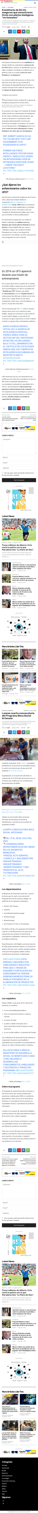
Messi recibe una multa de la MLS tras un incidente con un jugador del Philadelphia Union (24, 603)
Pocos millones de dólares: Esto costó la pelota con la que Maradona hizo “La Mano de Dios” (18, 547)
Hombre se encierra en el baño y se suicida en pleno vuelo (28, 418)
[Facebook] (10, 31)
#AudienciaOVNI (11, 358)
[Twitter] (14, 31)
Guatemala (15, 574)
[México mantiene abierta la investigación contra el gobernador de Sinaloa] (28, 677)
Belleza (14, 599)
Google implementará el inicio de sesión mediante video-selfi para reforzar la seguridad (10, 688)
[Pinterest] (19, 31)
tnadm (8, 27)
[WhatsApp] (28, 31)
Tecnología (10, 7)
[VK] (23, 31)
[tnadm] (3, 27)
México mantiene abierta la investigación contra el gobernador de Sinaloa (28, 687)
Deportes (4, 542)
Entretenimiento (16, 562)
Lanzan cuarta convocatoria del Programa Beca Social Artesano (10, 418)
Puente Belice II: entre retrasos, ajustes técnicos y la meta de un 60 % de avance (24, 578)
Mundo (4, 7)
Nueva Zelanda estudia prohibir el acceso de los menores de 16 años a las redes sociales (22, 591)
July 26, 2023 (29, 179)
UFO (21, 309)
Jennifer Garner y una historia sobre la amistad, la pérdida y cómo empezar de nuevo (24, 566)
